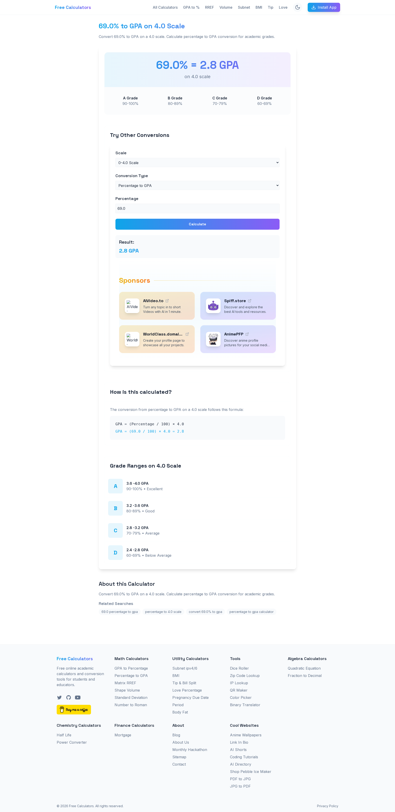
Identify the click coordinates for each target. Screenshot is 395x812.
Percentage (126, 198)
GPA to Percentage (131, 668)
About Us (180, 742)
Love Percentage (187, 690)
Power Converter (72, 742)
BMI (259, 7)
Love (283, 7)
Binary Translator (245, 705)
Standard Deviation (131, 697)
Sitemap (179, 757)
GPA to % (191, 7)
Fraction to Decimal (305, 675)
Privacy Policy (327, 806)
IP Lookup (239, 683)
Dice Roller (239, 668)
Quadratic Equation (304, 668)
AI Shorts (238, 749)
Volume (225, 7)
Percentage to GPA (131, 675)
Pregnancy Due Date (190, 697)
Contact (179, 764)
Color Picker (241, 697)
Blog (176, 735)
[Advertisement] (73, 90)
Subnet (244, 7)
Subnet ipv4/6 (184, 668)
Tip (270, 7)
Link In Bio (239, 742)
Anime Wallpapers (246, 735)
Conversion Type (131, 175)
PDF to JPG (240, 779)
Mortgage (123, 735)
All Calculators (165, 7)
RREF (209, 7)
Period (178, 705)
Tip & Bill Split (184, 683)
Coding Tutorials (244, 757)
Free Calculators (73, 7)
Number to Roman (131, 705)
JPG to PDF (240, 786)
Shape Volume (127, 690)
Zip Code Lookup (245, 675)
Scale (120, 152)
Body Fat (180, 712)
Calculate (197, 224)
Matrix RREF (125, 683)
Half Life (64, 735)
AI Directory (240, 764)
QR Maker (239, 690)
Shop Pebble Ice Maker (250, 771)
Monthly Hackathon (189, 749)
